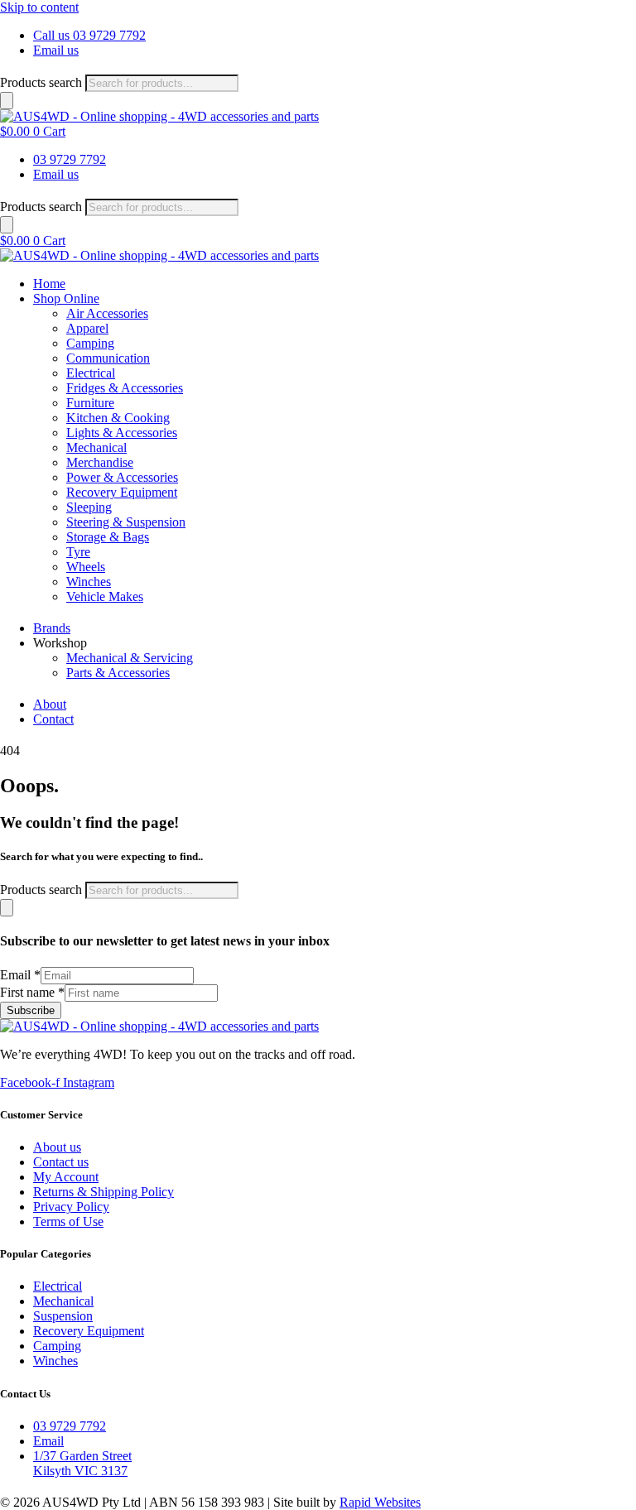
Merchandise (99, 462)
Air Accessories (107, 313)
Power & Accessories (122, 477)
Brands (51, 628)
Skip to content (39, 7)
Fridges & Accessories (124, 388)
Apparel (87, 328)
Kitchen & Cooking (118, 418)
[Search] (6, 100)
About (49, 704)
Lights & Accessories (121, 433)
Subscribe (31, 1010)
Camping (90, 343)
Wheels (85, 567)
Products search (41, 82)
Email (20, 975)
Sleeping (89, 507)
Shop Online (66, 298)
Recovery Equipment (121, 492)
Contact (53, 719)
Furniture (90, 403)
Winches (88, 582)
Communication (108, 358)
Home (49, 284)
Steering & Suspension (126, 522)
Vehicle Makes (104, 596)
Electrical (90, 373)
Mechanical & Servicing (129, 658)
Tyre (78, 552)
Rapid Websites (380, 1502)
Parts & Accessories (118, 673)
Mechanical (96, 447)
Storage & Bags (107, 537)
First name (32, 992)
